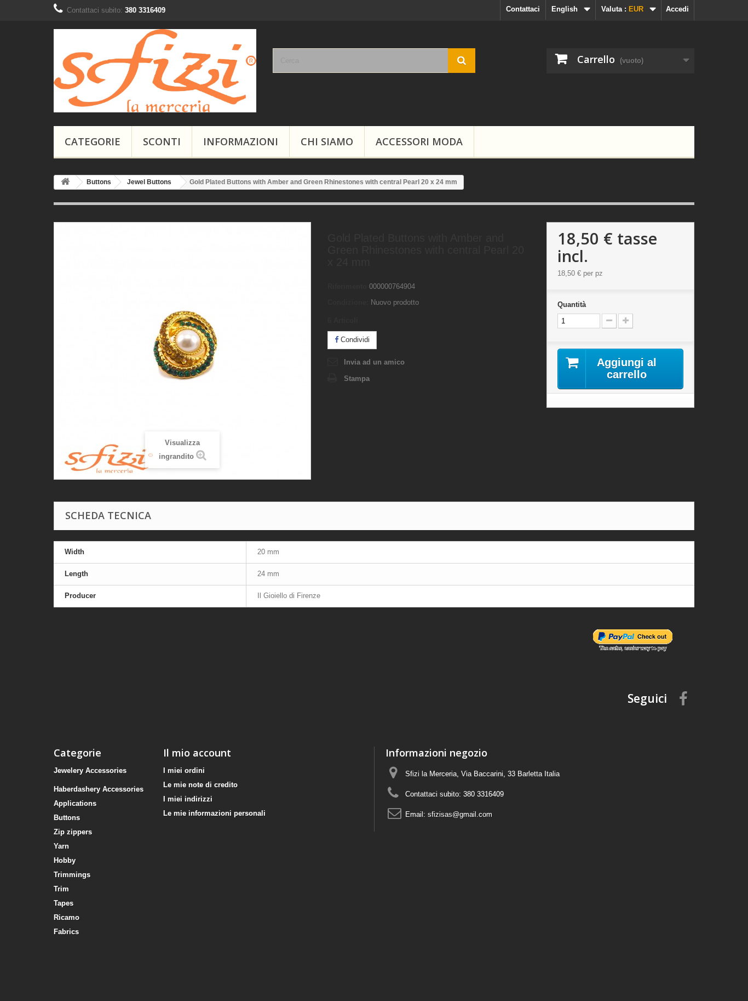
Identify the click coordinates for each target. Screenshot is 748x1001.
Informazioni (240, 141)
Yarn (61, 846)
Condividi (354, 339)
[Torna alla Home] (65, 182)
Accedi (677, 9)
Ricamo (66, 917)
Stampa (357, 378)
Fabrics (66, 932)
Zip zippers (73, 832)
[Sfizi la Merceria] (155, 70)
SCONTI (162, 141)
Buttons (67, 818)
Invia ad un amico (374, 362)
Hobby (65, 860)
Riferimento (347, 286)
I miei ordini (184, 770)
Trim (61, 889)
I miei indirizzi (187, 799)
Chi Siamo (327, 141)
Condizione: (348, 302)
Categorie (92, 141)
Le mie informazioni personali (214, 813)
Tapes (63, 903)
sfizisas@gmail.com (460, 814)
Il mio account (197, 752)
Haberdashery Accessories (98, 789)
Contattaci (523, 9)
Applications (75, 803)
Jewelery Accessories (90, 770)
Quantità (571, 304)
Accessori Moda (419, 141)
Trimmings (72, 875)
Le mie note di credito (200, 785)
